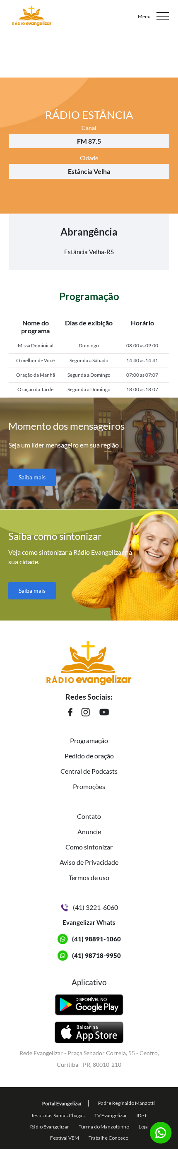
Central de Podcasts (89, 771)
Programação (89, 740)
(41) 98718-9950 (96, 955)
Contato (89, 816)
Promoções (89, 786)
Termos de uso (89, 877)
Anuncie (89, 831)
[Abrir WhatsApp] (157, 1129)
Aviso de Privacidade (89, 862)
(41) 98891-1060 (96, 939)
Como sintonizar (89, 847)
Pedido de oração (89, 756)
